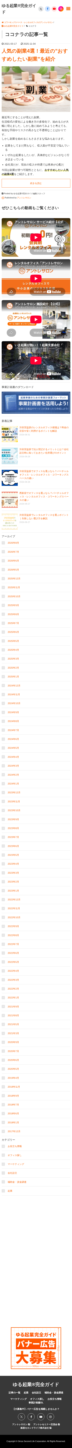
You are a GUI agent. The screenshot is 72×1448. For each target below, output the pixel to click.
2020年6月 (13, 1060)
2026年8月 (13, 542)
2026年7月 (13, 551)
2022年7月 (13, 944)
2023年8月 (13, 828)
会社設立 (12, 1173)
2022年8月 (13, 935)
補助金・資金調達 (17, 1182)
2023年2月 (13, 881)
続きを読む (36, 183)
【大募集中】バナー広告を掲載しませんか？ (36, 1409)
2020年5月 (13, 1069)
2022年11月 (14, 908)
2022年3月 (13, 980)
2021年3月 (13, 1033)
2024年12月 (14, 685)
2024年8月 (13, 721)
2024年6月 (13, 739)
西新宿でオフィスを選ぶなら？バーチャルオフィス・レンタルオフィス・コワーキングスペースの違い (44, 496)
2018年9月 (13, 1095)
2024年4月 (13, 757)
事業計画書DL (36, 1402)
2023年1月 (13, 890)
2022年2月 (13, 988)
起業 (10, 1190)
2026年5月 (13, 569)
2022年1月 (13, 997)
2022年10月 (14, 917)
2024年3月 (13, 765)
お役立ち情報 (15, 1146)
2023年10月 (14, 810)
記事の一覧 (14, 1392)
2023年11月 (14, 801)
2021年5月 (13, 1024)
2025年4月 (13, 650)
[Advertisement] (36, 1218)
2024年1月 (13, 783)
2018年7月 (13, 1104)
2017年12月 (14, 1131)
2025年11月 (14, 587)
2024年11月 (14, 694)
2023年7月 (13, 837)
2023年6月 (13, 846)
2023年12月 (14, 792)
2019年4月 (13, 1078)
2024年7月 (13, 730)
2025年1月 (13, 676)
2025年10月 (14, 596)
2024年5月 (13, 748)
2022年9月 (13, 926)
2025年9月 (13, 605)
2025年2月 (13, 667)
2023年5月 (13, 855)
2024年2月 (13, 774)
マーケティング (16, 1164)
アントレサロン (20, 1424)
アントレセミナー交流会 (45, 1424)
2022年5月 (13, 962)
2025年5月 (13, 641)
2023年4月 (13, 863)
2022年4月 (13, 971)
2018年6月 (13, 1113)
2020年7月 (13, 1051)
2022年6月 (13, 953)
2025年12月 (14, 578)
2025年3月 (13, 658)
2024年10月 (14, 703)
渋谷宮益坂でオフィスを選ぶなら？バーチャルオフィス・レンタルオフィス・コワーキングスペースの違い (44, 474)
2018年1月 (13, 1122)
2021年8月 (13, 1015)
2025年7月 (13, 623)
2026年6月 (13, 560)
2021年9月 (13, 1006)
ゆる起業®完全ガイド (36, 1384)
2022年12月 (14, 899)
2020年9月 (13, 1042)
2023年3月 (13, 872)
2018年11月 (14, 1086)
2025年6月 (13, 632)
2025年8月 (13, 614)
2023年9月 (13, 819)
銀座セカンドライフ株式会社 (35, 1428)
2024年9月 (13, 712)
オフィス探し (15, 1155)
